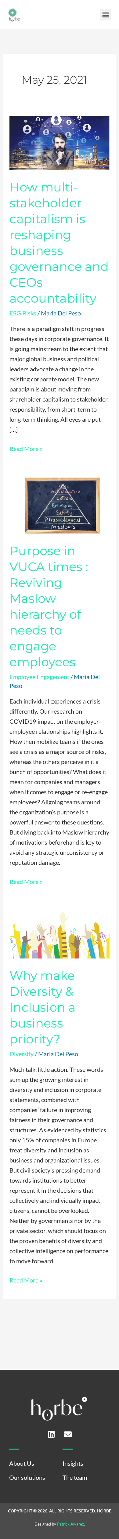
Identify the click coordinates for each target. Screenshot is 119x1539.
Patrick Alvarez (70, 1524)
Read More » (25, 448)
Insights (73, 1463)
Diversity (21, 1053)
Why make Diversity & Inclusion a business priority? (42, 1007)
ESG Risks (22, 313)
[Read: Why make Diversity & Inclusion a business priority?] (59, 933)
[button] (106, 14)
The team (75, 1477)
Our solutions (27, 1477)
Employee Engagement (39, 676)
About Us (21, 1463)
